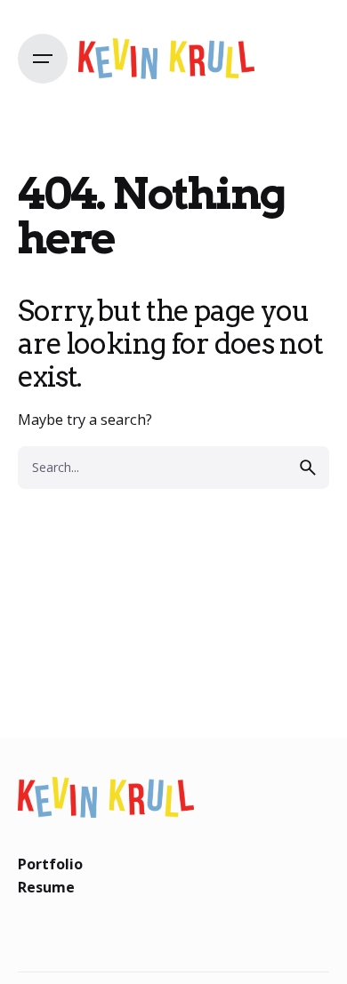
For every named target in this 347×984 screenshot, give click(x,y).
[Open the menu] (43, 59)
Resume (46, 887)
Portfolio (50, 864)
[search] (307, 467)
